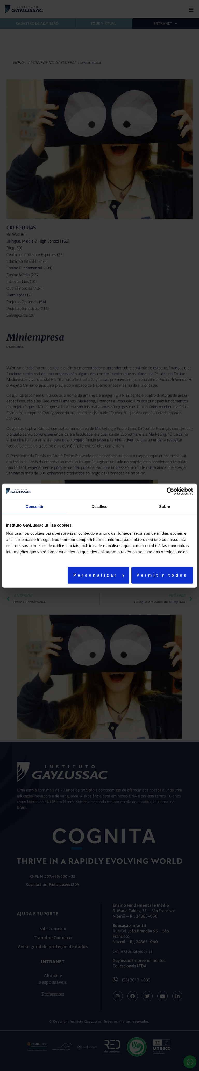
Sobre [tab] (164, 506)
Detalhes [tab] (99, 506)
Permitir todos (162, 575)
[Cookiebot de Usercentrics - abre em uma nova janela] (170, 491)
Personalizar (95, 575)
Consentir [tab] (35, 506)
